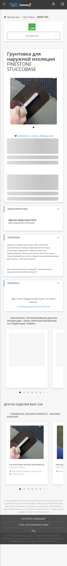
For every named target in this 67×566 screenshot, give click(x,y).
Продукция (32, 35)
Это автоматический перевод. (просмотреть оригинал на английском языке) (29, 270)
